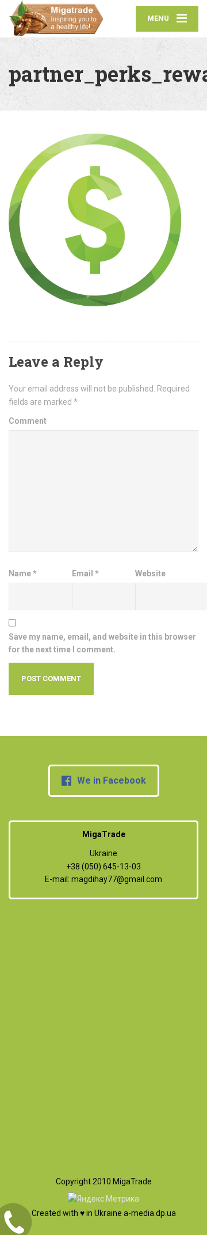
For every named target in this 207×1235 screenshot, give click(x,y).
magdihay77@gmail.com (116, 879)
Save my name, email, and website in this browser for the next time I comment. (102, 643)
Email (85, 573)
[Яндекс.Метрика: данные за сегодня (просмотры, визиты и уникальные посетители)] (103, 1198)
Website (150, 573)
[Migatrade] (56, 18)
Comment (28, 420)
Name (23, 573)
